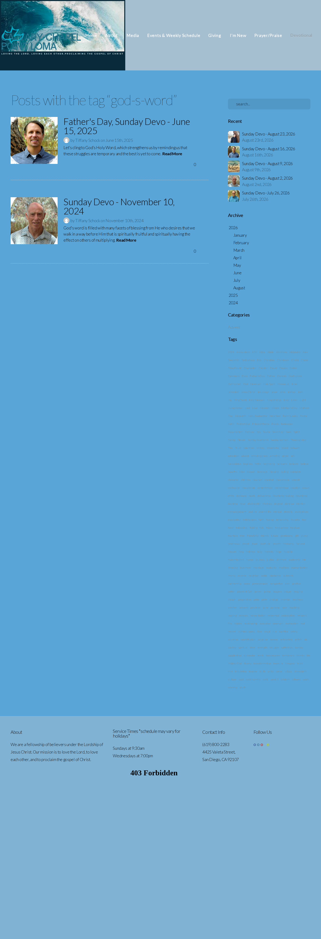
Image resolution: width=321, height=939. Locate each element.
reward (232, 631)
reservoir (278, 623)
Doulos (283, 368)
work (306, 679)
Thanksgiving (298, 440)
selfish (298, 639)
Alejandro (294, 352)
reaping (232, 615)
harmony (288, 543)
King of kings (274, 400)
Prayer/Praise (268, 35)
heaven (232, 551)
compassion (283, 480)
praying (298, 591)
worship (232, 687)
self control (286, 639)
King (286, 400)
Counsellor (250, 368)
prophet (232, 607)
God (245, 384)
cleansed (257, 480)
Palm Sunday (290, 416)
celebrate (295, 472)
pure (265, 607)
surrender (249, 655)
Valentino (248, 448)
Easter (293, 368)
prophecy (297, 599)
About (111, 35)
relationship (250, 623)
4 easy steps (243, 352)
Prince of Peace (260, 424)
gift (297, 535)
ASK (254, 352)
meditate (284, 567)
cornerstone (281, 488)
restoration (292, 623)
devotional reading (283, 496)
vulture (232, 679)
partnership (234, 583)
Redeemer (287, 424)
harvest (300, 543)
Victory (260, 448)
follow (269, 527)
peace (246, 583)
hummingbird (236, 559)
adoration (233, 456)
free (242, 535)
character (233, 480)
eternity (288, 512)
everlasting (234, 520)
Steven (241, 440)
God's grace (295, 376)
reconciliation (257, 615)
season (274, 639)
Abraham (281, 352)
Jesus (274, 392)
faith (261, 520)
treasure (278, 663)
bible (241, 472)
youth (242, 687)
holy (259, 551)
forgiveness (281, 527)
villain (288, 671)
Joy (230, 400)
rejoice (238, 623)
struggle (274, 647)
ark (293, 456)
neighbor (254, 575)
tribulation (241, 671)
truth (262, 671)
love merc (245, 567)
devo (242, 504)
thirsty (247, 663)
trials (300, 663)
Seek (288, 432)
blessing (274, 472)
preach (232, 599)
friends (265, 535)
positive (296, 583)
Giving (215, 35)
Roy (259, 432)
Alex (305, 352)
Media (132, 35)
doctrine (289, 504)
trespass (289, 663)
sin (305, 639)
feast (230, 527)
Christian (269, 360)
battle (258, 464)
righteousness (246, 631)
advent (245, 456)
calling (284, 472)
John (282, 392)
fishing (253, 527)
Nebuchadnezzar (257, 416)
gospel (245, 543)
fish (261, 527)
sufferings (287, 647)
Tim (230, 448)
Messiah (265, 408)
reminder (265, 623)
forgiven (295, 527)
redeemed (273, 615)
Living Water (235, 408)
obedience (275, 575)
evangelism (301, 512)
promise (285, 599)
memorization (299, 567)
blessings (262, 472)
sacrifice (283, 631)
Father (271, 376)
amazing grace (259, 456)
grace (254, 543)
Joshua (291, 392)
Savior (266, 432)
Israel (295, 384)
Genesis (281, 376)
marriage (258, 567)
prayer (287, 591)
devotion (233, 504)
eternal (277, 512)
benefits (232, 472)
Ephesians (233, 376)
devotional (302, 496)
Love (255, 408)
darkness (241, 496)
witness (296, 679)
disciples (267, 504)
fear (304, 520)
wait (241, 679)
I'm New (238, 35)
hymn (249, 559)
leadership (294, 559)
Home (91, 35)
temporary (288, 655)
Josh (300, 392)
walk (265, 679)
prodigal (273, 599)
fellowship (241, 527)
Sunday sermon (279, 440)
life (304, 559)
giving (304, 535)
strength (262, 647)
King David (240, 400)
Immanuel (283, 384)
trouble (253, 671)
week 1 (274, 679)
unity (271, 671)
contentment (265, 488)
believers (282, 464)
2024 (231, 352)
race (284, 607)
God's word (234, 384)
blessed (251, 472)
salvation (233, 639)
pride (256, 599)
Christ (294, 360)
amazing (275, 456)
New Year (275, 416)
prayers (277, 591)
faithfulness (249, 520)
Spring (231, 440)
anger (285, 456)
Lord (247, 408)
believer (293, 464)
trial (230, 671)
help (241, 551)
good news (234, 543)
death (252, 496)
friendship (252, 535)
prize (264, 599)
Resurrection (235, 432)
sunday (299, 647)
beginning (268, 464)
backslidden (234, 464)
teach (261, 655)
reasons (243, 615)
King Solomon (257, 400)
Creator (263, 368)
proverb (243, 607)
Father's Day (257, 376)
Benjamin (233, 360)
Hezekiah (255, 384)
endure (253, 512)
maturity (271, 567)
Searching (278, 432)
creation (295, 488)
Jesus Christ (248, 392)
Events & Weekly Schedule (173, 35)
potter (231, 591)
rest (302, 623)
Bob (259, 360)
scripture (263, 639)
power (258, 591)
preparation (244, 599)
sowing (232, 647)
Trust (238, 448)
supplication (234, 655)
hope (279, 551)
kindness (281, 559)
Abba (262, 352)
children (245, 480)
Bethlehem (248, 360)
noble (264, 575)
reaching (294, 607)
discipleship (254, 504)
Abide (270, 352)
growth (277, 543)
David (273, 368)
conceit (296, 480)
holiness (250, 551)
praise (267, 591)
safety (293, 631)
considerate (248, 488)
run (275, 631)
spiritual (242, 647)
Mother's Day (289, 408)
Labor (294, 400)
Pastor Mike (243, 424)
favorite (295, 520)
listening (233, 567)
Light (302, 400)
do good (278, 504)
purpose (275, 607)
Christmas (283, 360)
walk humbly (253, 679)
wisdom (285, 679)
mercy (231, 575)
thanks (300, 655)
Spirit (296, 432)
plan (287, 583)
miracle (242, 575)
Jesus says (263, 392)
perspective (276, 583)
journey (260, 559)
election (300, 504)
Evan (245, 376)
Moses (275, 408)
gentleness (286, 535)
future (274, 535)
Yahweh (294, 448)
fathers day (282, 520)
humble (288, 551)
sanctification (247, 639)
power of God (244, 591)
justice (270, 559)
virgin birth (300, 671)
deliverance (264, 496)
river (259, 631)
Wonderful (273, 448)
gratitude (265, 543)
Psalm (274, 424)
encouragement (237, 512)
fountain (233, 535)
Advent (234, 327)
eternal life (265, 512)
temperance (273, 655)
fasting (270, 520)
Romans (249, 432)
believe (305, 464)
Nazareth (240, 416)
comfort (269, 480)
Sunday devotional (258, 440)
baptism (247, 464)
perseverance (259, 583)
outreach (288, 575)
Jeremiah (233, 392)
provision (255, 607)
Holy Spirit (269, 384)
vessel (279, 671)
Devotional (301, 35)
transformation (262, 663)
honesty (269, 551)
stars (252, 647)
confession (234, 488)
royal (267, 631)
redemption (288, 615)
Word (285, 448)
